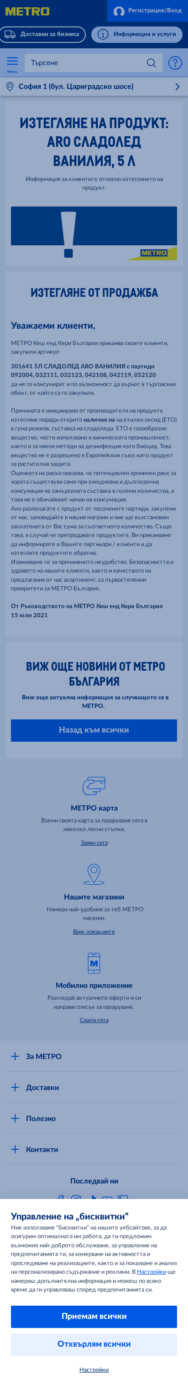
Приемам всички (94, 1316)
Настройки (151, 1272)
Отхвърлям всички (94, 1344)
